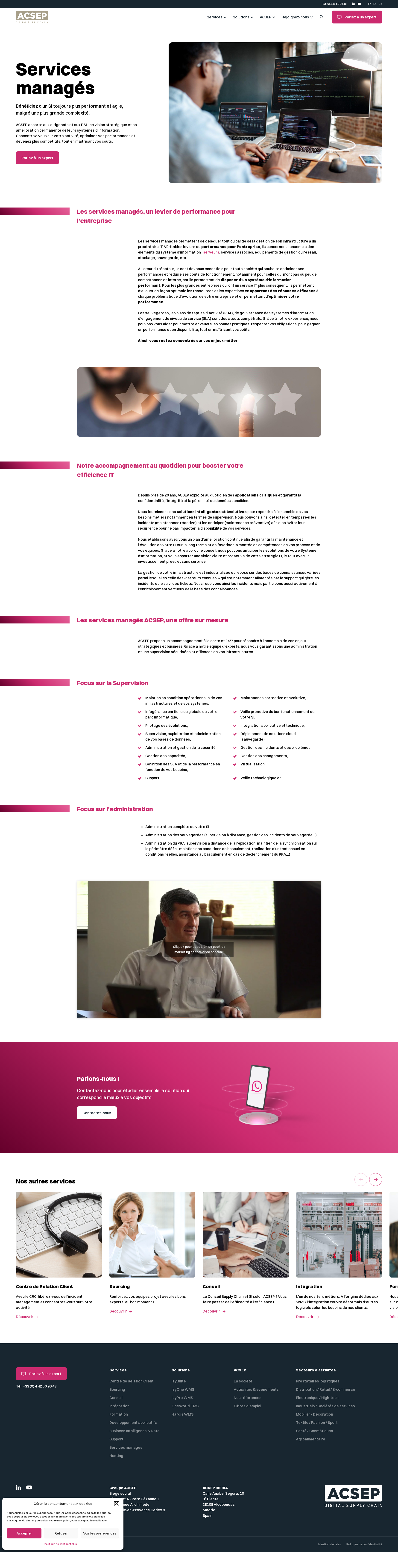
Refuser (61, 1533)
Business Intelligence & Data (134, 1430)
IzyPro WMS (182, 1397)
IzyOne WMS (183, 1389)
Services (214, 17)
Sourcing (117, 1389)
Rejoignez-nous (295, 17)
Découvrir (24, 1316)
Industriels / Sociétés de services (325, 1406)
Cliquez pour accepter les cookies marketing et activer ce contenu (199, 949)
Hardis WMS (182, 1414)
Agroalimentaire (310, 1439)
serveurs (211, 252)
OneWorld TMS (185, 1406)
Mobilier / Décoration (314, 1414)
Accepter (24, 1533)
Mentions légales (329, 1544)
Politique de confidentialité (60, 1544)
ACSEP (265, 17)
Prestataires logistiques (317, 1381)
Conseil (116, 1397)
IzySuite (179, 1381)
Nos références (247, 1397)
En (375, 4)
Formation (118, 1414)
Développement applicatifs (133, 1422)
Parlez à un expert (360, 17)
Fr (369, 4)
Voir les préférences (99, 1533)
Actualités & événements (256, 1389)
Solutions (241, 17)
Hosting (116, 1455)
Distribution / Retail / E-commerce (325, 1389)
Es (380, 4)
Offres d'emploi (247, 1406)
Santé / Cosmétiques (314, 1430)
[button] (116, 1503)
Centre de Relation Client (131, 1381)
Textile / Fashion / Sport (317, 1422)
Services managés (125, 1447)
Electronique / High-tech (317, 1397)
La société (243, 1381)
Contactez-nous (96, 1113)
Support (116, 1439)
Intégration (119, 1406)
